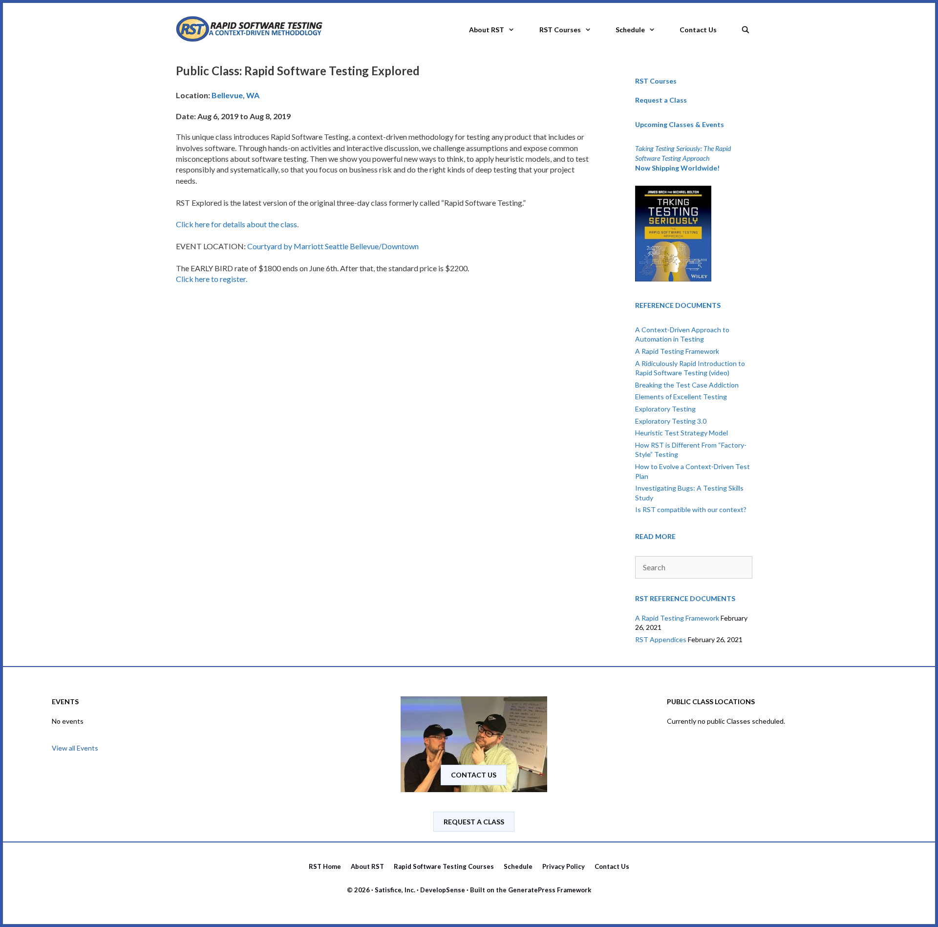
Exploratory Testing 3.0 (670, 421)
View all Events (75, 748)
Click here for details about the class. (237, 224)
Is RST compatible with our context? (690, 509)
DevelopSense (442, 890)
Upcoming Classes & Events (679, 124)
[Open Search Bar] (745, 27)
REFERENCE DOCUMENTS (678, 305)
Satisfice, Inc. (395, 890)
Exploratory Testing (665, 409)
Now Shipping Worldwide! (677, 168)
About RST (486, 29)
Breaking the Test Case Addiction (687, 385)
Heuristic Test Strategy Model (681, 433)
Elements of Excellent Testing (681, 396)
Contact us (473, 775)
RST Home (325, 866)
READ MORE (655, 536)
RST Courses (560, 29)
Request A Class (474, 822)
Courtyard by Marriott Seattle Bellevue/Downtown (333, 246)
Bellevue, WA (235, 95)
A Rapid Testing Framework (677, 351)
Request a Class (661, 100)
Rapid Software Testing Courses (444, 866)
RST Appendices (660, 639)
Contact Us (698, 29)
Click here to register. (211, 278)
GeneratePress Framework (549, 890)
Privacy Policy (563, 866)
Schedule (630, 29)
